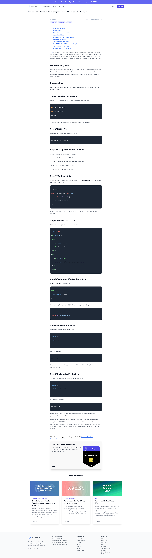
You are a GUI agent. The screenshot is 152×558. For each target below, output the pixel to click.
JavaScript (61, 22)
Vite (51, 52)
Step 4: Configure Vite (59, 39)
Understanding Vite (59, 28)
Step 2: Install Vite (58, 35)
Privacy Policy (81, 550)
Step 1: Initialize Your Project (61, 33)
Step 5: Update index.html (61, 41)
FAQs (54, 6)
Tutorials (53, 22)
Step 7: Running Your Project (61, 46)
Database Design (106, 548)
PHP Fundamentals (57, 539)
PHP (46, 498)
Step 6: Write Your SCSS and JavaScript (65, 44)
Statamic (103, 542)
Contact (79, 546)
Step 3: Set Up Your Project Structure (64, 37)
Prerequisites (57, 30)
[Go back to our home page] (33, 6)
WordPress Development (59, 540)
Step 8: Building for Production (62, 48)
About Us (79, 539)
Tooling (69, 22)
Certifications (46, 6)
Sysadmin (104, 550)
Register (120, 6)
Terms (78, 548)
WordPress (41, 498)
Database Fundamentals (59, 542)
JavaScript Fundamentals (59, 544)
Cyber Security (105, 552)
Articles (61, 6)
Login (112, 6)
